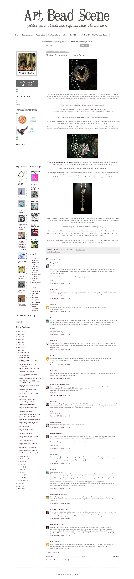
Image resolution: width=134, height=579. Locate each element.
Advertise (40, 35)
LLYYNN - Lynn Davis (57, 509)
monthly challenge (35, 307)
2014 (20, 339)
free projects (36, 302)
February (23, 477)
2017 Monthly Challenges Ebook (93, 35)
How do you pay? (24, 426)
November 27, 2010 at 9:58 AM (60, 334)
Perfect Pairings (34, 288)
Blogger (75, 574)
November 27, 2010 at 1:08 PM (60, 416)
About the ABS (69, 35)
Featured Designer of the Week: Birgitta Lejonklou (29, 386)
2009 (20, 483)
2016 (20, 334)
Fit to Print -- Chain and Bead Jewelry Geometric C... (28, 423)
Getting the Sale (24, 357)
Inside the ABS (36, 282)
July (21, 464)
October (22, 456)
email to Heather (68, 111)
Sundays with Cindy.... (26, 411)
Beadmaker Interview (35, 259)
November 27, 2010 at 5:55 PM (60, 488)
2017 (20, 331)
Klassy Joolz (54, 433)
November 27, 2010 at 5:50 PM (60, 463)
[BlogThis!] (79, 250)
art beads (35, 297)
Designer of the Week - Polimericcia (26, 430)
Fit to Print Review (35, 279)
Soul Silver (34, 185)
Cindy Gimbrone (55, 263)
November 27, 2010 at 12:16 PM (60, 378)
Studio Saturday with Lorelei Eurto (30, 414)
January (22, 480)
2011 (19, 347)
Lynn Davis (80, 117)
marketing (35, 304)
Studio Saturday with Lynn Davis (29, 368)
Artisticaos (34, 201)
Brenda (52, 318)
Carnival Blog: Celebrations (27, 402)
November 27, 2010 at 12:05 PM (60, 365)
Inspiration (35, 285)
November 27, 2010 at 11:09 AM (60, 349)
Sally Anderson (55, 524)
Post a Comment (53, 552)
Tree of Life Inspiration (26, 440)
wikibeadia (35, 310)
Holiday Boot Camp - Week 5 (28, 399)
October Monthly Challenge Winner (30, 453)
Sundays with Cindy (25, 433)
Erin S (52, 356)
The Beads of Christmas (26, 371)
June (21, 467)
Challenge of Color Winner (27, 447)
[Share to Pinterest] (84, 250)
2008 (20, 486)
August (22, 461)
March (22, 475)
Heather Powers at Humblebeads (95, 109)
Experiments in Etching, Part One (29, 419)
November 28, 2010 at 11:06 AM (60, 518)
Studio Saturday (55, 252)
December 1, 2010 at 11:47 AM (60, 548)
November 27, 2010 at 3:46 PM (60, 427)
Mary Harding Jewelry (35, 172)
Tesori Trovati (35, 240)
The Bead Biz (36, 291)
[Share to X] (80, 250)
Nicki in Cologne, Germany (83, 105)
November (23, 355)
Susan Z (53, 541)
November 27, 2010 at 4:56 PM (60, 448)
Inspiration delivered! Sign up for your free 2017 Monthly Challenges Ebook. (67, 42)
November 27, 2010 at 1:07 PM (60, 395)
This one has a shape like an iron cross (59, 162)
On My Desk (23, 396)
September (23, 459)
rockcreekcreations (56, 494)
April (21, 472)
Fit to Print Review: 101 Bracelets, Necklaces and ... (29, 381)
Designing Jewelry (35, 271)
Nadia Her (53, 422)
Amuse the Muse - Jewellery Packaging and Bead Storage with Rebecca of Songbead (22, 241)
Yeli (51, 304)
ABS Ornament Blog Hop (27, 404)
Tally (51, 371)
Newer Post (49, 556)
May (21, 469)
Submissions (27, 35)
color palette (36, 300)
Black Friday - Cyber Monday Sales (30, 378)
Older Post (116, 556)
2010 (20, 350)
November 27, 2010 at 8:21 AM (60, 283)
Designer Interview (35, 267)
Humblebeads (35, 213)
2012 (20, 344)
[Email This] (77, 250)
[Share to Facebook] (82, 250)
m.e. (51, 469)
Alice (52, 340)
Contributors (54, 35)
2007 (20, 489)
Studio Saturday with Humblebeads (30, 394)
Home (17, 35)
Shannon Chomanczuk (57, 384)
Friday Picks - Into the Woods (28, 417)
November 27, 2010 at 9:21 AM (60, 311)
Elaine (52, 289)
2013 (20, 342)
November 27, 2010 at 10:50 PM (60, 503)
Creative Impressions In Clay (35, 226)
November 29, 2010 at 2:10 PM (60, 535)
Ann (51, 401)
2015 (20, 336)
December (23, 352)
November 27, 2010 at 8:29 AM (60, 298)
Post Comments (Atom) (61, 560)
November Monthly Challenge (28, 450)
